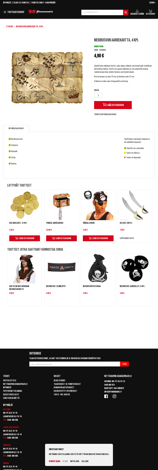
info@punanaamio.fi (113, 391)
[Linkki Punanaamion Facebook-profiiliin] (106, 396)
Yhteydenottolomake (12, 391)
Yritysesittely (9, 380)
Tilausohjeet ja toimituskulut (67, 384)
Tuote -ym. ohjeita (62, 394)
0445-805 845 (12, 437)
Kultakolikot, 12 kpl (18, 223)
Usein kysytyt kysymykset (65, 391)
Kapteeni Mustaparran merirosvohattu (19, 288)
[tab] (16, 128)
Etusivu (9, 26)
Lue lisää (84, 461)
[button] (152, 3)
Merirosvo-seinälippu (56, 286)
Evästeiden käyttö (11, 398)
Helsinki (6, 409)
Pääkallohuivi (89, 223)
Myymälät (7, 2)
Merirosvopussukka (92, 286)
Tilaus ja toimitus (21, 2)
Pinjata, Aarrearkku (54, 223)
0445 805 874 (109, 384)
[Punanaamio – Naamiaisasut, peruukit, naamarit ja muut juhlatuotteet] (40, 11)
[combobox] (104, 12)
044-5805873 (119, 388)
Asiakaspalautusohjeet (64, 387)
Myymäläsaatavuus (16, 128)
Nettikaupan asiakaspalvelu (15, 384)
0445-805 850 (12, 420)
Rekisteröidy (59, 380)
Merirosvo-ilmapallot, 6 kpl (132, 286)
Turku (5, 427)
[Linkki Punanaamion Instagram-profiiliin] (115, 396)
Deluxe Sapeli (126, 223)
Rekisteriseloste (11, 394)
